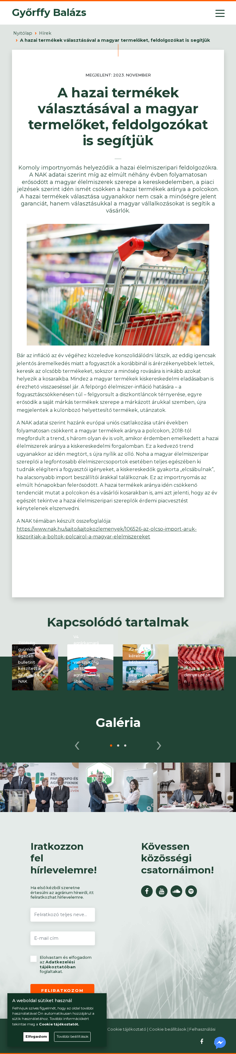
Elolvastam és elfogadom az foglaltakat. (66, 964)
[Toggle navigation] (220, 13)
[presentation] (77, 743)
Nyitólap (22, 33)
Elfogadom (36, 1036)
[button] (111, 745)
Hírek (45, 33)
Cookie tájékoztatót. (59, 1024)
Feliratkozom (62, 990)
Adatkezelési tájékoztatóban (58, 964)
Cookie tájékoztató (126, 1029)
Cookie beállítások (168, 1029)
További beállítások (72, 1036)
